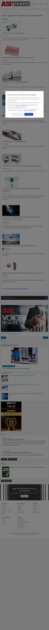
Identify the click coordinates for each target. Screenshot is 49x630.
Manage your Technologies (18, 114)
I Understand (28, 114)
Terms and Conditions (21, 105)
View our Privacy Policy (30, 110)
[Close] (41, 92)
